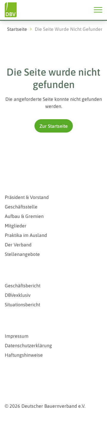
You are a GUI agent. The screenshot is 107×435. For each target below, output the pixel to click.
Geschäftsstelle (21, 206)
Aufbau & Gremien (24, 216)
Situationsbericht (22, 304)
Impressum (17, 336)
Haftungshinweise (24, 355)
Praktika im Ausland (26, 235)
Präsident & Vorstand (27, 197)
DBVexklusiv (18, 295)
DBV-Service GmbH (30, 375)
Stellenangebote (22, 254)
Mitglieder (15, 225)
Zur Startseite (54, 126)
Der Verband (18, 244)
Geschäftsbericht (22, 285)
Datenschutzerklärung (28, 345)
